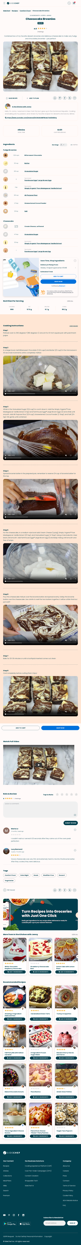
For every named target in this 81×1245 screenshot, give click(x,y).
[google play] (9, 1224)
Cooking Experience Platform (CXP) (38, 1166)
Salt (25, 211)
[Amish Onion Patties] (66, 1082)
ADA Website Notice (70, 1200)
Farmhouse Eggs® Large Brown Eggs (37, 180)
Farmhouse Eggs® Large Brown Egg (37, 251)
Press (65, 1176)
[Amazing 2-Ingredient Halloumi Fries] (14, 1004)
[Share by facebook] (65, 97)
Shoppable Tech (31, 1181)
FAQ (64, 1205)
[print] (55, 97)
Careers (66, 1171)
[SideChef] (11, 1154)
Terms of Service (69, 1186)
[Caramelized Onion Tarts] (40, 1004)
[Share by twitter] (70, 97)
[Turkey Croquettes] (66, 1004)
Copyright (48, 1236)
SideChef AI (29, 1186)
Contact (66, 1181)
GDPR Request (8, 1236)
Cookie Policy (68, 1195)
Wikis (5, 1186)
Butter (27, 163)
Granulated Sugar (31, 171)
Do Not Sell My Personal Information (29, 1236)
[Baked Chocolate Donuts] (14, 1082)
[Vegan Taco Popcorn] (66, 1121)
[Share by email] (75, 97)
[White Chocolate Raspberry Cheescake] (14, 956)
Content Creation (31, 1176)
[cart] (73, 3)
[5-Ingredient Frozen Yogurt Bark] (40, 1043)
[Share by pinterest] (60, 97)
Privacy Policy (68, 1190)
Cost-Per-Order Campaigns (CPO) (38, 1171)
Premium (6, 1195)
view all (75, 934)
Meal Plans (7, 1181)
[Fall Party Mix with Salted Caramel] (14, 1043)
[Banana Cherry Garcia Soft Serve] (66, 1043)
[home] (13, 3)
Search (6, 1190)
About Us (66, 1166)
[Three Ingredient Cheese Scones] (14, 1121)
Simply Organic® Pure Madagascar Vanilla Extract (43, 188)
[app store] (25, 1224)
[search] (69, 3)
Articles (6, 1171)
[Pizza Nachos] (40, 1082)
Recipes (6, 1166)
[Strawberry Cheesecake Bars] (40, 956)
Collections (7, 1176)
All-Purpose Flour (31, 195)
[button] (4, 3)
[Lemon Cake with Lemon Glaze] (66, 956)
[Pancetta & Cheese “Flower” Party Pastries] (40, 1121)
